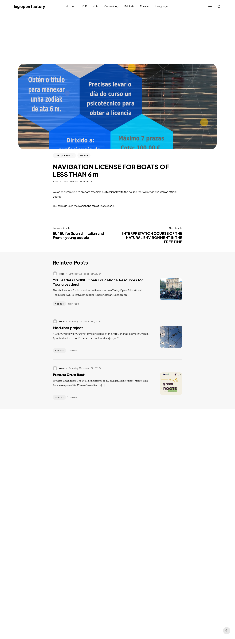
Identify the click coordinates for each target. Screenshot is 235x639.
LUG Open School (64, 155)
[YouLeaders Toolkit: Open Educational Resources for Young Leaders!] (166, 289)
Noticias (84, 155)
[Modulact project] (166, 337)
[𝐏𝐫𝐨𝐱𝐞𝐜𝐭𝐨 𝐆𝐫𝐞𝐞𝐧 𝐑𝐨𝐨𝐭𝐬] (166, 383)
